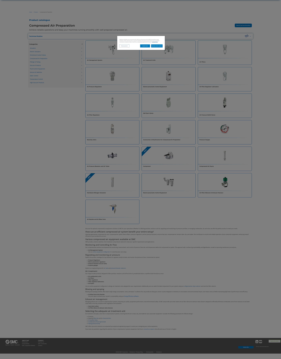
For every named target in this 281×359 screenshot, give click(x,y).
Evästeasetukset (124, 45)
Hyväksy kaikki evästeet (157, 45)
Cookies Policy (155, 41)
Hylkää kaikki (145, 45)
